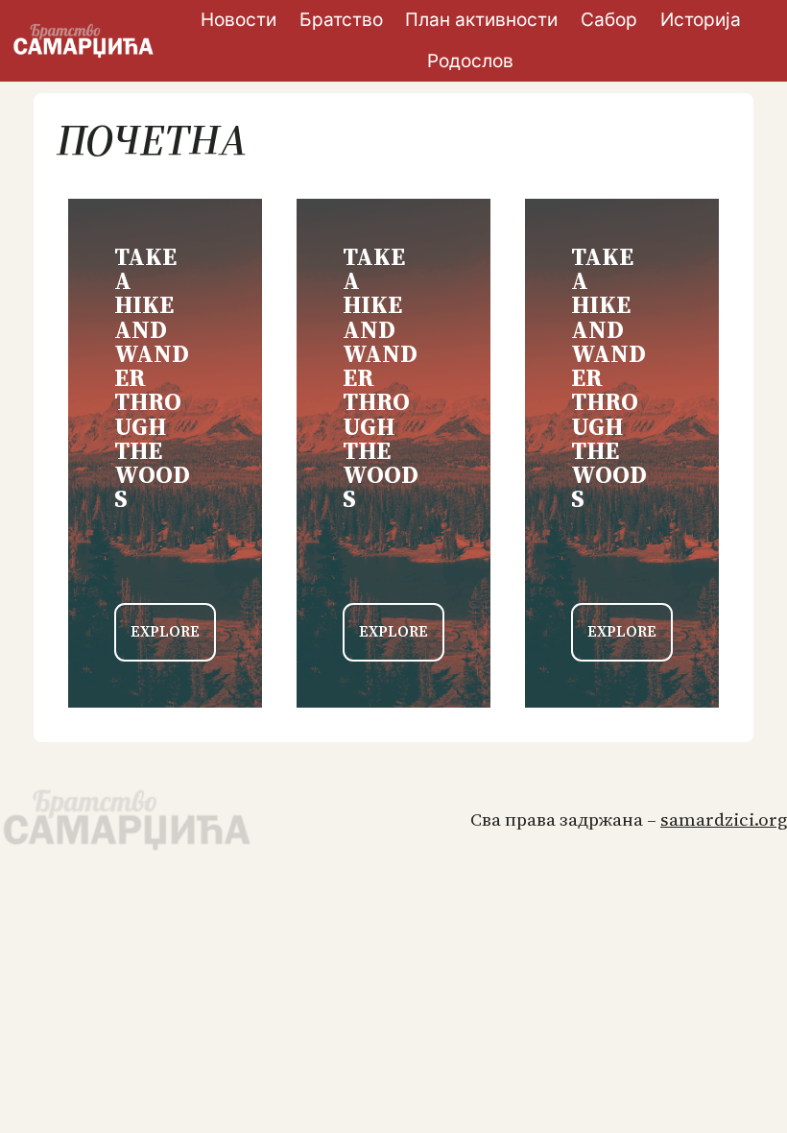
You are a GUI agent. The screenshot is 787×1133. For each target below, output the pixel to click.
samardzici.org (723, 820)
